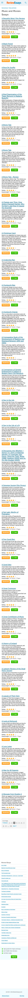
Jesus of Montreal (5, 870)
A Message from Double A (12, 794)
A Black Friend (7, 44)
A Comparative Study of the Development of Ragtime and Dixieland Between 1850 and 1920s (13, 340)
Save (15, 36)
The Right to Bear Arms (6, 932)
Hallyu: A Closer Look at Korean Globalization (10, 927)
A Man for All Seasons (10, 770)
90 (11, 826)
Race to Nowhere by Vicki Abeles (8, 909)
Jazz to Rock (3, 865)
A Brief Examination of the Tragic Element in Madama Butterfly (12, 96)
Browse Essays (5, 996)
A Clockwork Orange (10, 312)
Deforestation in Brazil (6, 896)
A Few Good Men (8, 539)
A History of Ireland (9, 643)
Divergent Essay (4, 930)
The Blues (3, 901)
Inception (3, 907)
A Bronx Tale (6, 125)
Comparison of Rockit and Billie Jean (8, 938)
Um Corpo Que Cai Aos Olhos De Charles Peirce (11, 899)
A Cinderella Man (8, 260)
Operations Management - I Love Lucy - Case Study (12, 875)
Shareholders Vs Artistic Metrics (8, 943)
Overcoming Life (4, 881)
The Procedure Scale (5, 873)
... (8, 826)
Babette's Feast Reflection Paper (8, 868)
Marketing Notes (4, 904)
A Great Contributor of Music (13, 617)
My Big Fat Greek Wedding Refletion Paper (10, 922)
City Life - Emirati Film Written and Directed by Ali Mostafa (13, 925)
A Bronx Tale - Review (10, 177)
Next (14, 826)
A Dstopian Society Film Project (14, 485)
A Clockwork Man (8, 285)
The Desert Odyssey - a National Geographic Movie (12, 920)
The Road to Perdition (5, 891)
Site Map (22, 996)
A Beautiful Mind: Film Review (13, 18)
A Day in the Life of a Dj (11, 425)
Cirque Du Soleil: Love (5, 878)
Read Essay (6, 36)
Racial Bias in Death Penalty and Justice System (11, 894)
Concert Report (4, 940)
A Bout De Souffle (8, 67)
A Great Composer (9, 588)
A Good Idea (6, 565)
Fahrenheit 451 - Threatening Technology (10, 889)
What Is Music (4, 912)
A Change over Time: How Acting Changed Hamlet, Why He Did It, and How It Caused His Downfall (13, 205)
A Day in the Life (8, 400)
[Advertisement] (14, 845)
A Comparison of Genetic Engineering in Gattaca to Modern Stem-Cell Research (12, 371)
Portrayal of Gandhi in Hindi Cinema (8, 917)
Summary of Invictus (5, 914)
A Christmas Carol (9, 233)
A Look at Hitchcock (9, 721)
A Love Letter (7, 746)
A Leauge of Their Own (11, 696)
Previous (5, 822)
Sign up (14, 956)
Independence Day (5, 935)
